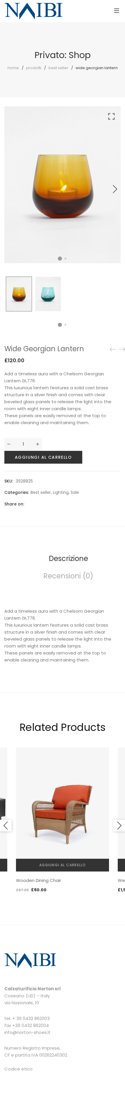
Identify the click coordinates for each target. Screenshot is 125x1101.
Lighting (61, 492)
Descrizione (68, 558)
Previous (6, 825)
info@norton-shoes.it (27, 1032)
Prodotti (33, 68)
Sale (75, 492)
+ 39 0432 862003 (31, 1018)
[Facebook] (29, 504)
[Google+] (49, 504)
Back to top (114, 1085)
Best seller (58, 68)
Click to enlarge (111, 187)
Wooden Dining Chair (38, 880)
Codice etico (18, 1069)
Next (115, 189)
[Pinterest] (59, 504)
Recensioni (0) (68, 576)
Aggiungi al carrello (43, 457)
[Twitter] (39, 504)
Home (13, 68)
